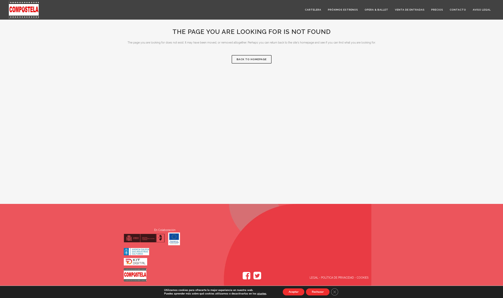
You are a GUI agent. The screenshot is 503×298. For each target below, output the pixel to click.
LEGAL (314, 277)
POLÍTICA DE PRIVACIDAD (337, 277)
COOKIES (362, 277)
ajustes (261, 293)
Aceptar (293, 292)
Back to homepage (252, 59)
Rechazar (318, 292)
